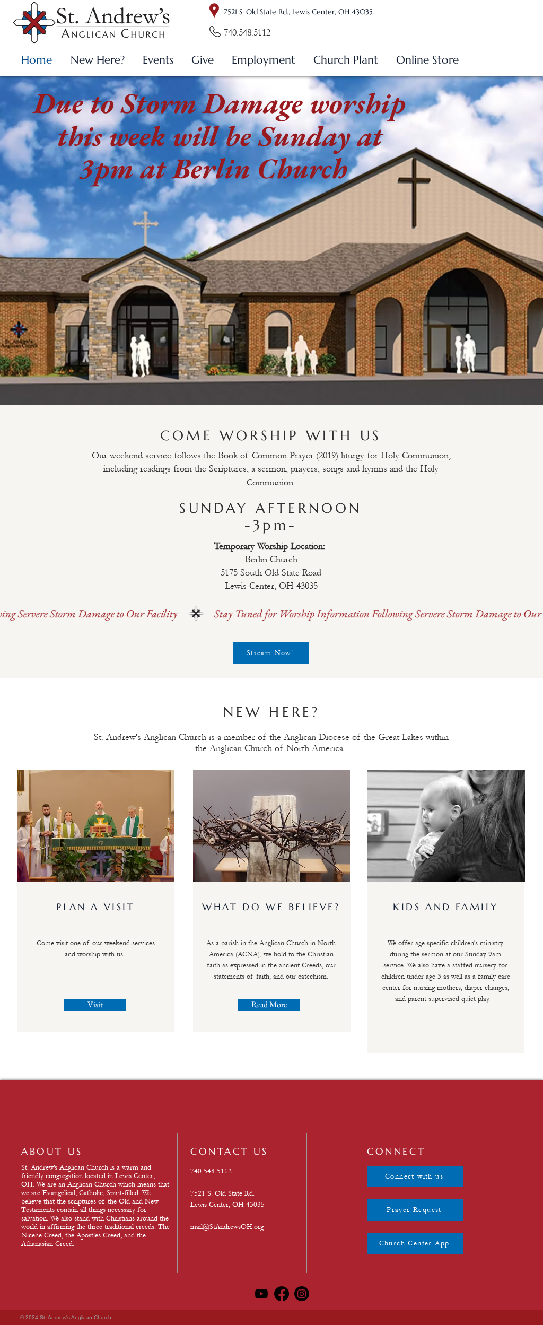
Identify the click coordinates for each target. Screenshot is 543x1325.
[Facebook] (281, 1293)
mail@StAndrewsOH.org (227, 1227)
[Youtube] (261, 1293)
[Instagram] (301, 1293)
